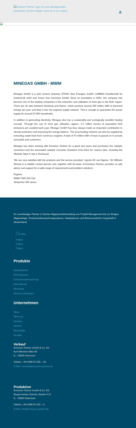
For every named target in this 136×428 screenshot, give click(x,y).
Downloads (19, 330)
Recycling (19, 288)
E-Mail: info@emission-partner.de (31, 409)
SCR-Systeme (21, 274)
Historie (18, 326)
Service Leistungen (24, 293)
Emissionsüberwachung (26, 279)
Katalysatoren (21, 270)
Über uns (18, 316)
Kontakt (18, 335)
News (16, 312)
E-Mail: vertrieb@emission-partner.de (33, 366)
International (20, 284)
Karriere (18, 321)
